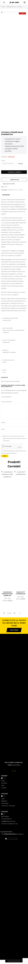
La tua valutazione (6, 396)
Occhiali (19, 6)
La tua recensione (6, 401)
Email (3, 429)
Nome (3, 422)
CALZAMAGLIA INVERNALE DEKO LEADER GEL (7, 593)
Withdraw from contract (14, 961)
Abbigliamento (11, 6)
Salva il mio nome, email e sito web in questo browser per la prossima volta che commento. (15, 438)
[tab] (6, 195)
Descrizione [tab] (6, 194)
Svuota (20, 163)
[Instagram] (15, 770)
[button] (1, 613)
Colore (3, 160)
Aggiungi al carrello (14, 172)
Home (3, 6)
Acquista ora (14, 179)
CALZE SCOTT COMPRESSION (20, 593)
